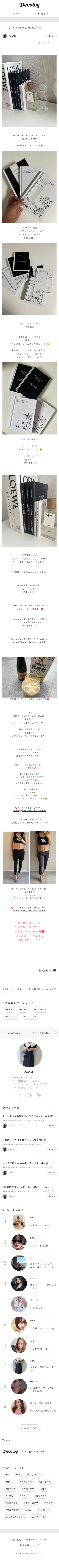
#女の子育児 (11, 1503)
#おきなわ (10, 1489)
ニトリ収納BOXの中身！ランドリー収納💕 (25, 1163)
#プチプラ (50, 1191)
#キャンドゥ (11, 1017)
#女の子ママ (40, 1496)
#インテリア (40, 1009)
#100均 (9, 1009)
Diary (52, 36)
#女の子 (24, 1496)
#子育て (9, 1496)
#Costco (15, 1144)
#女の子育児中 (31, 1503)
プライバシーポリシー (35, 1539)
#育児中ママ (28, 1489)
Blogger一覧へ (29, 1427)
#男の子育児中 (12, 1510)
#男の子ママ (26, 1482)
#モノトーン (30, 1017)
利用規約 (16, 1539)
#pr (7, 1474)
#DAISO (15, 1168)
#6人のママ (43, 1510)
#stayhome (35, 1144)
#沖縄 (43, 1489)
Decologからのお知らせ (34, 1451)
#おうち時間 (48, 1168)
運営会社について (29, 1545)
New (16, 13)
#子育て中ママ (34, 1474)
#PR (18, 1474)
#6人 (28, 1510)
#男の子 (9, 1482)
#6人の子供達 (38, 1517)
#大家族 (49, 1503)
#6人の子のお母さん (15, 1517)
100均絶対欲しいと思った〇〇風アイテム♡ (25, 1187)
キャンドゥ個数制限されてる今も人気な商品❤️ (27, 1116)
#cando (23, 1009)
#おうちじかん (49, 1144)
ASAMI (29, 1072)
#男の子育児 (45, 1482)
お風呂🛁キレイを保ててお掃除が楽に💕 (24, 1139)
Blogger (43, 13)
